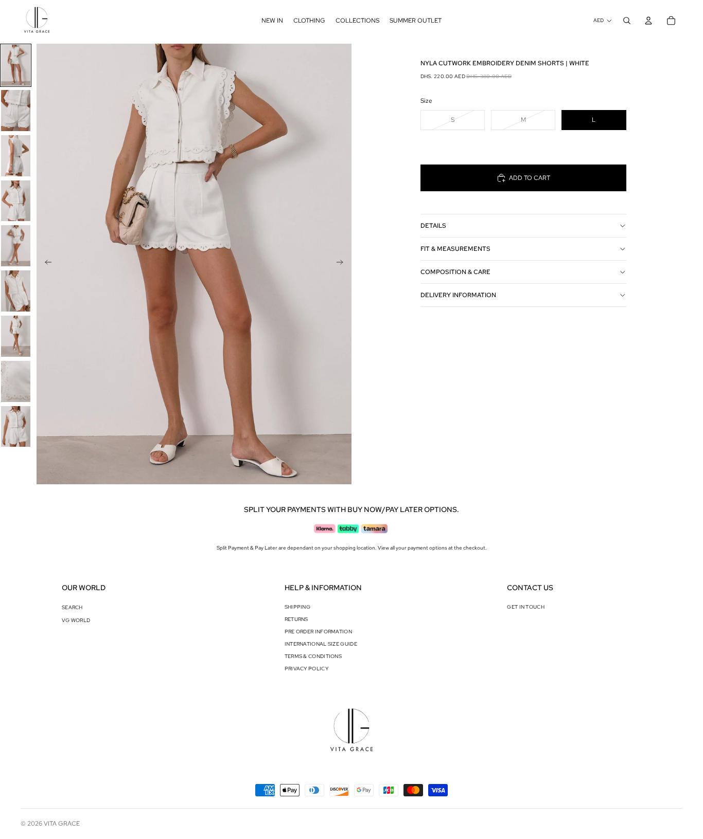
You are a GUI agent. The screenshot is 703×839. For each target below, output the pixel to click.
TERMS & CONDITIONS (313, 656)
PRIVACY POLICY (306, 668)
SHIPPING (297, 607)
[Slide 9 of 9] (15, 426)
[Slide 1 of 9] (15, 65)
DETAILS (433, 226)
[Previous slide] (45, 264)
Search (72, 607)
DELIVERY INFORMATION (458, 295)
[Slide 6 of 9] (15, 291)
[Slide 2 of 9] (15, 110)
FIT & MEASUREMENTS (455, 249)
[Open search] (627, 20)
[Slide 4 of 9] (15, 201)
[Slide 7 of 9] (15, 336)
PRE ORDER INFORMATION (318, 631)
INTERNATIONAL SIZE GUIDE (321, 644)
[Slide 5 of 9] (15, 245)
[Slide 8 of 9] (15, 381)
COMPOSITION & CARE (455, 272)
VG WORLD (76, 620)
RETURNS (296, 619)
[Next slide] (343, 264)
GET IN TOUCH (525, 607)
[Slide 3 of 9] (15, 155)
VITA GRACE (62, 823)
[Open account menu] (648, 20)
